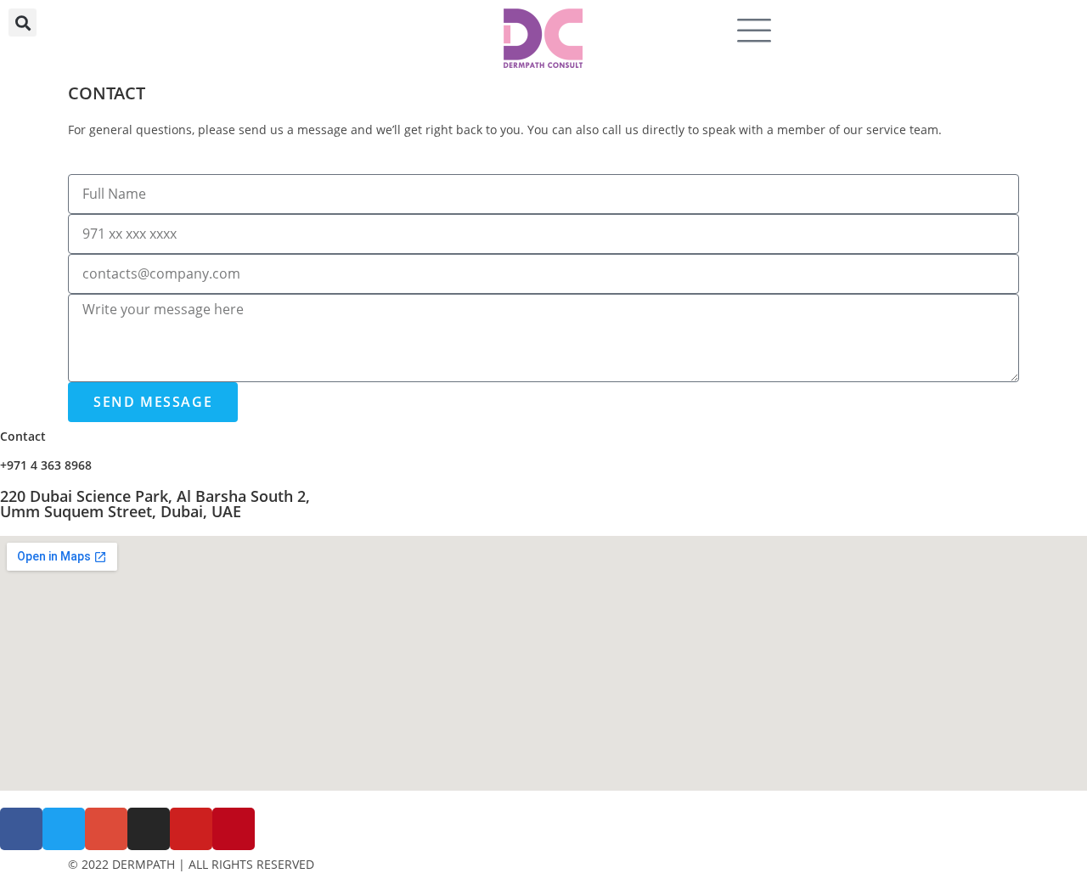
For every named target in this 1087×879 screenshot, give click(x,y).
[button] (22, 22)
